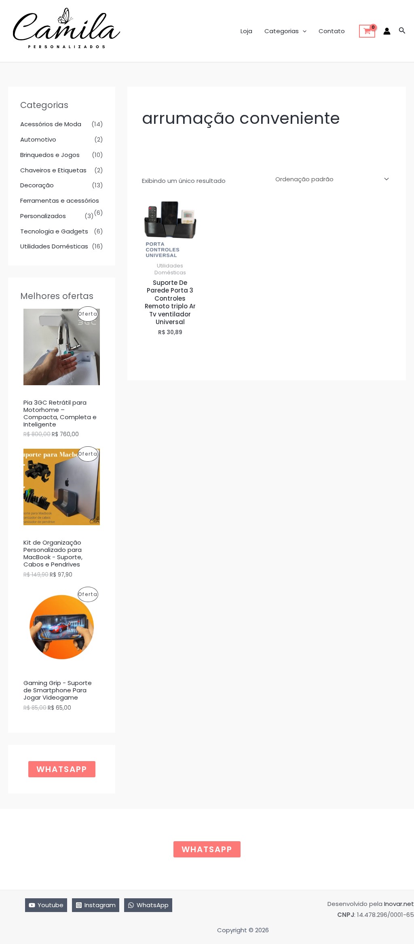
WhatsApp (61, 769)
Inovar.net (399, 903)
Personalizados (43, 216)
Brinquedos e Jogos (50, 155)
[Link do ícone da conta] (387, 31)
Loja (246, 31)
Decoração (37, 185)
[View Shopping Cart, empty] (367, 31)
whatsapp (207, 849)
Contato (332, 31)
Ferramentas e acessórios (59, 200)
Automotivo (38, 139)
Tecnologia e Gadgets (54, 231)
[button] (302, 31)
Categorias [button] (281, 31)
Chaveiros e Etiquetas (53, 170)
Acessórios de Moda (50, 124)
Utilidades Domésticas (54, 246)
